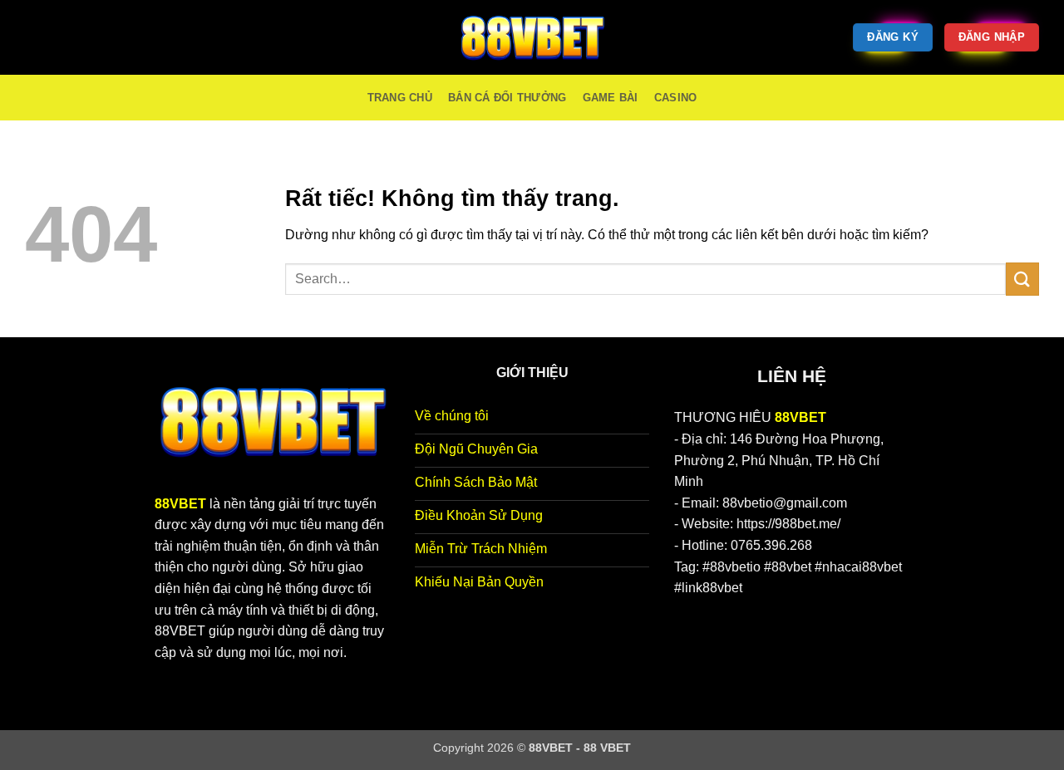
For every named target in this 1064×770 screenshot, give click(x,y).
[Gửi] (1022, 278)
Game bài (610, 97)
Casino (675, 97)
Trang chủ (399, 97)
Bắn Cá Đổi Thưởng (507, 97)
